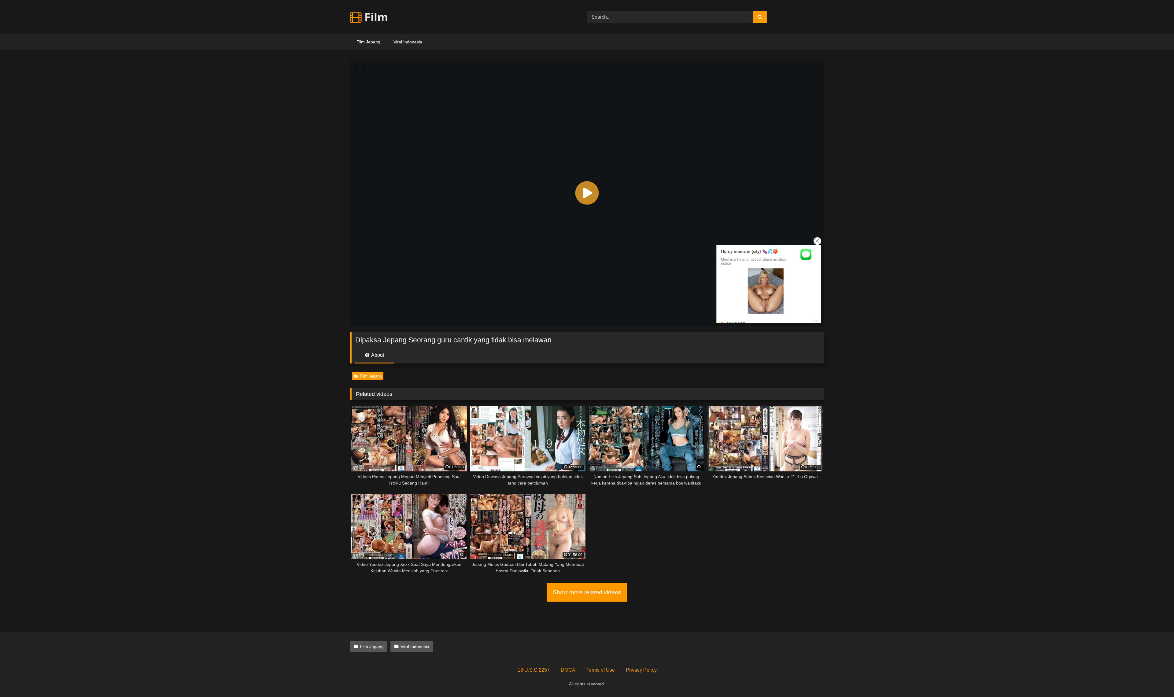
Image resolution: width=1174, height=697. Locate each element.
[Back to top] (1155, 679)
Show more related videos (587, 592)
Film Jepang (368, 41)
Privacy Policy (641, 670)
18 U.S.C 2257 (534, 670)
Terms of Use (600, 670)
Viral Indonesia (407, 41)
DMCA (568, 670)
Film (375, 16)
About (377, 355)
